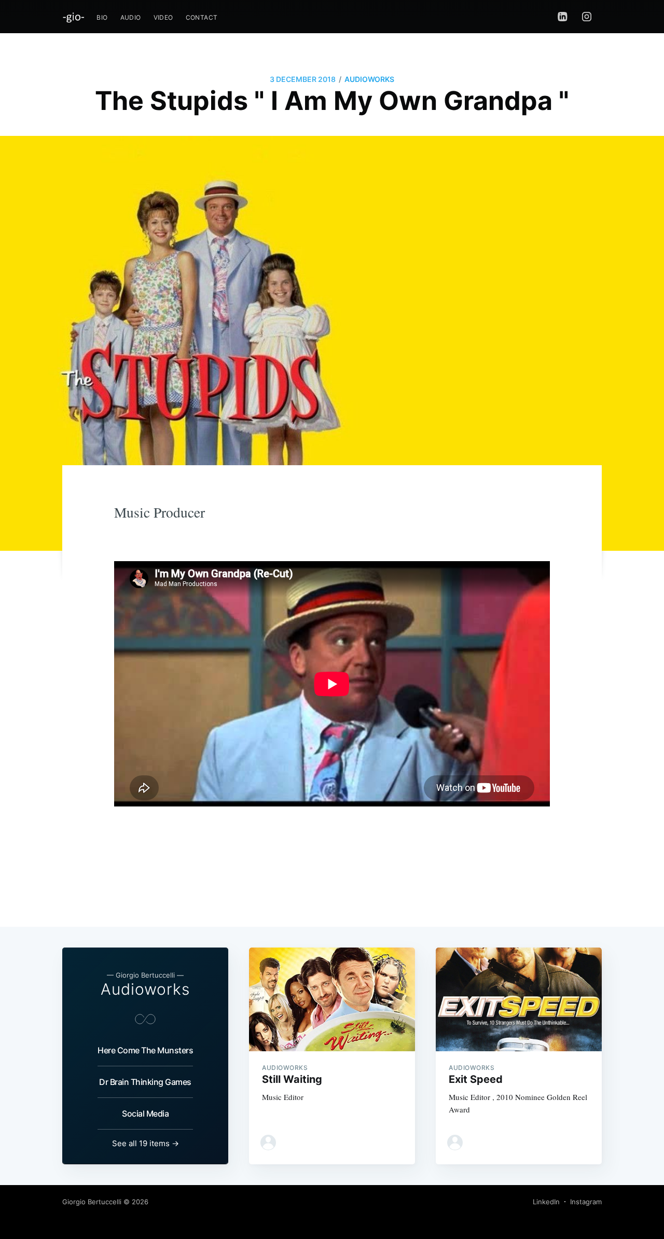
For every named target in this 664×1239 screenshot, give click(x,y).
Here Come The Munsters (145, 1050)
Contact (202, 17)
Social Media (145, 1113)
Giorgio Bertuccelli (91, 1202)
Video (163, 17)
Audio (130, 17)
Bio (101, 17)
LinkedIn (546, 1202)
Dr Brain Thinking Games (145, 1082)
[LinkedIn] (562, 16)
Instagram (586, 1202)
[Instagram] (589, 16)
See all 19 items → (145, 1143)
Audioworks (369, 79)
